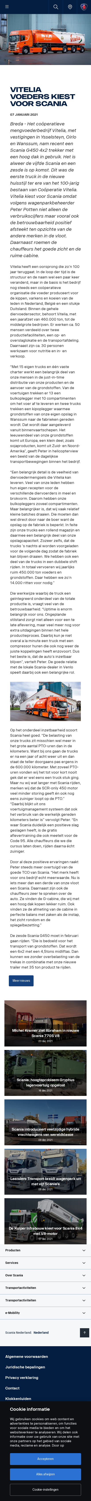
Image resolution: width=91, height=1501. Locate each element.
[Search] (56, 7)
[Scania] (84, 7)
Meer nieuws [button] (21, 981)
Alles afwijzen (45, 1474)
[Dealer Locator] (70, 7)
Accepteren (45, 1459)
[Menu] (7, 7)
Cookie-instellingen (45, 1490)
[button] (45, 1250)
